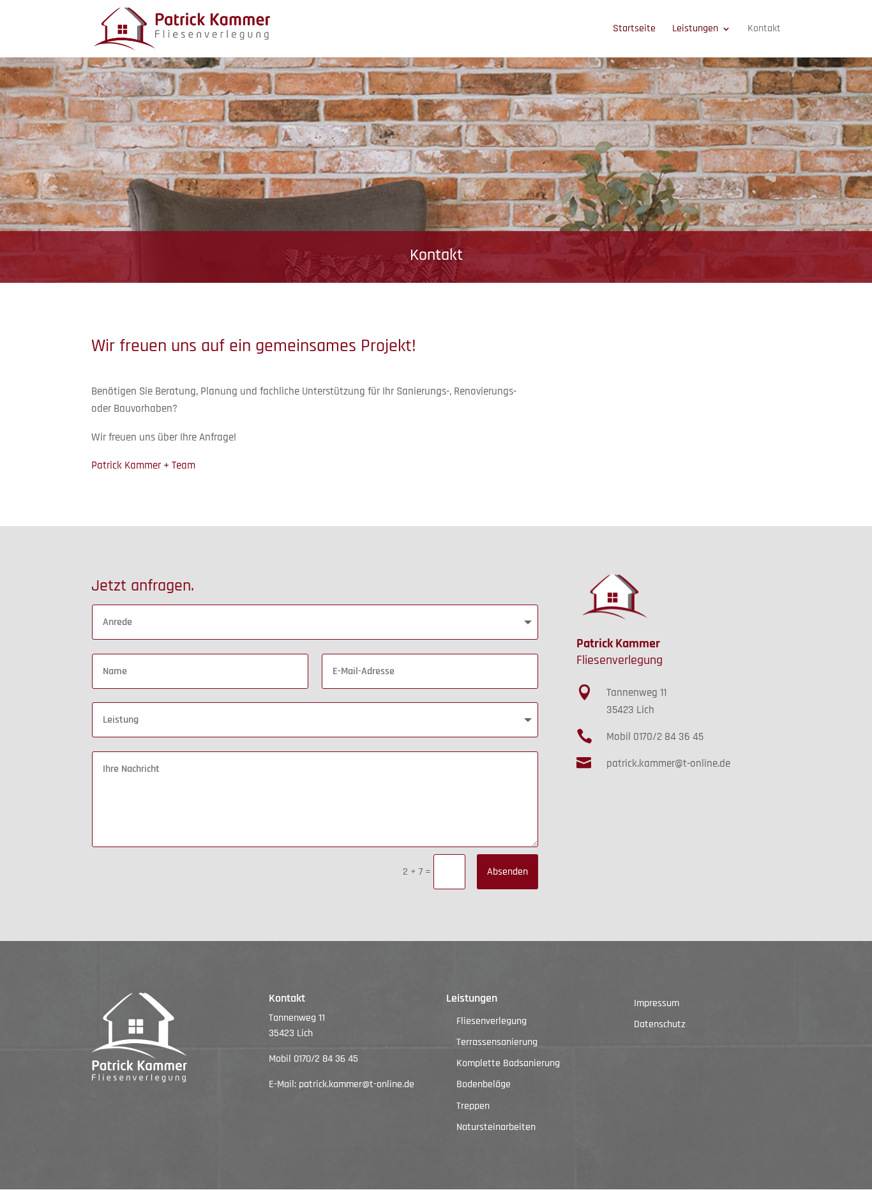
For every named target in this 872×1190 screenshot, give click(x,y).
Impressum (656, 1003)
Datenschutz (660, 1024)
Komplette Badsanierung (508, 1063)
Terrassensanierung (496, 1042)
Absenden (507, 871)
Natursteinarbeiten (496, 1127)
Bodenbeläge (483, 1084)
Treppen (473, 1106)
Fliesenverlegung (491, 1021)
